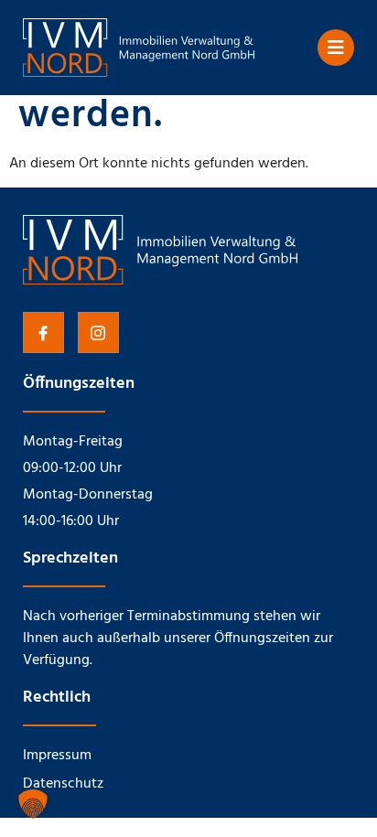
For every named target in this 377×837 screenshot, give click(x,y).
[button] (33, 804)
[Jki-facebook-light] (43, 332)
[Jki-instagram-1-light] (98, 332)
